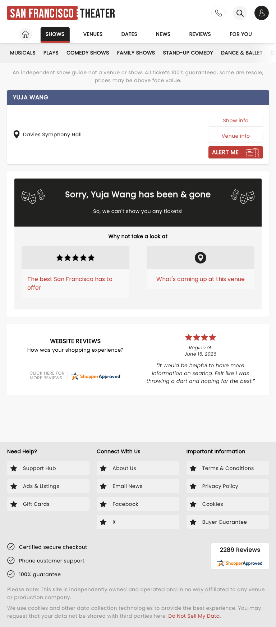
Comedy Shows (87, 52)
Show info (235, 120)
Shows (55, 34)
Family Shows (136, 52)
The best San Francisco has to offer (69, 283)
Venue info (236, 135)
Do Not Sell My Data (194, 615)
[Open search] (240, 13)
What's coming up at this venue (200, 279)
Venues (93, 34)
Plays (51, 52)
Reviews (200, 34)
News (163, 34)
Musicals (23, 52)
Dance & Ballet (242, 52)
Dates (129, 34)
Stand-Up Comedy (188, 52)
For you (241, 34)
